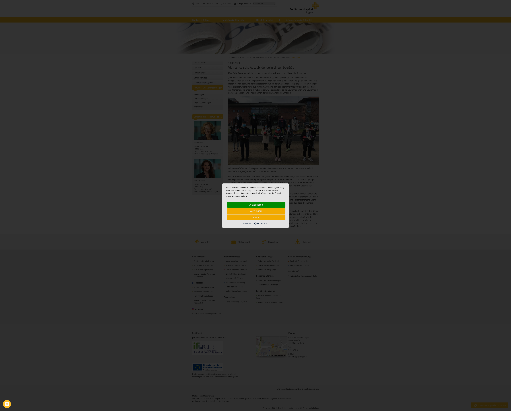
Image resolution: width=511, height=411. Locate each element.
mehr (256, 217)
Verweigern (256, 211)
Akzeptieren (256, 204)
